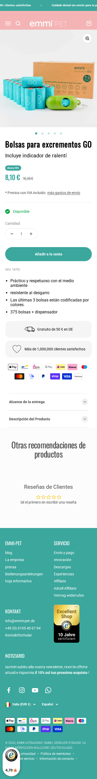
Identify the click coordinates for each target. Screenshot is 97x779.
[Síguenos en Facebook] (8, 690)
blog (8, 553)
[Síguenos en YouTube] (35, 690)
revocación (62, 560)
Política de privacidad (20, 754)
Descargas (62, 567)
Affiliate (60, 581)
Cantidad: (13, 223)
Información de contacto (57, 759)
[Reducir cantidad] (11, 234)
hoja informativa (18, 581)
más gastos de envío (63, 193)
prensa (10, 567)
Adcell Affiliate (65, 588)
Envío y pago (64, 553)
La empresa (14, 560)
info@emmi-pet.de (20, 621)
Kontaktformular (18, 635)
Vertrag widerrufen (69, 595)
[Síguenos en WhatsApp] (48, 690)
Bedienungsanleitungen (24, 574)
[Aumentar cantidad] (31, 234)
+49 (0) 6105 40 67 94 (23, 628)
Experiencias (64, 574)
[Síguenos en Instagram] (21, 690)
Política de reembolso (56, 754)
